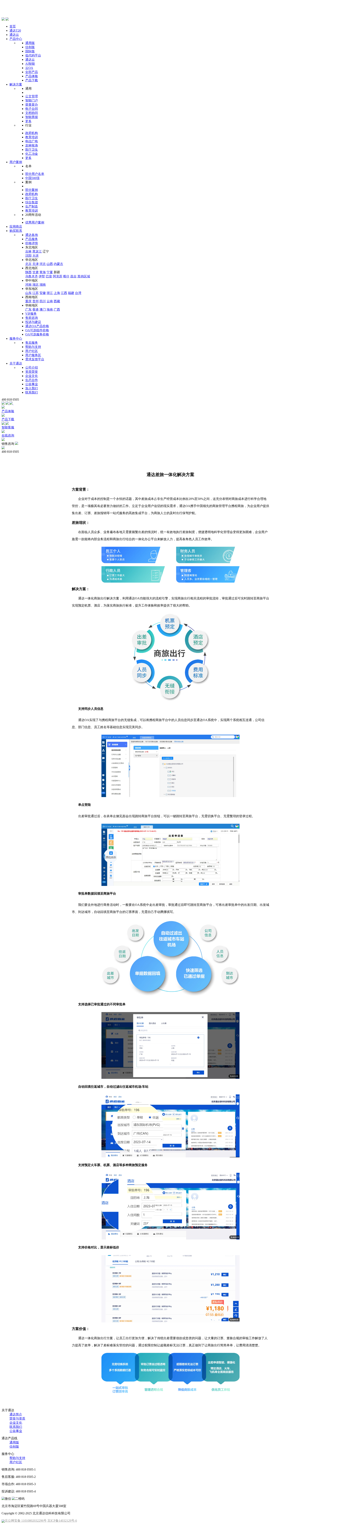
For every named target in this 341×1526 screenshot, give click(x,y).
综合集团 (31, 202)
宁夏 (50, 272)
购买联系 (15, 230)
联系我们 (31, 392)
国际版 (30, 51)
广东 (28, 309)
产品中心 (15, 38)
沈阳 (28, 255)
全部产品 (31, 72)
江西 (64, 293)
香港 (35, 309)
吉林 (28, 251)
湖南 (42, 284)
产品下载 (31, 80)
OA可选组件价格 (37, 330)
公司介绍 (31, 367)
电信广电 (31, 141)
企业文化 (31, 376)
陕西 (28, 272)
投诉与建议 (33, 322)
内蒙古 (58, 264)
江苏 (35, 293)
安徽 (42, 293)
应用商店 (15, 226)
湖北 (35, 284)
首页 (12, 26)
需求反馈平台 (34, 359)
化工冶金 (31, 153)
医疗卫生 (31, 149)
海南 (50, 309)
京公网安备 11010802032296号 (26, 1520)
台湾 (78, 293)
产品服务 (31, 239)
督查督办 (31, 104)
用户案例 (15, 162)
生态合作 (31, 380)
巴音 (49, 276)
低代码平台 (33, 55)
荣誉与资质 (17, 1418)
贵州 (35, 301)
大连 (35, 255)
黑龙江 (37, 251)
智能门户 (31, 100)
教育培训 (31, 137)
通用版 (30, 43)
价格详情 (31, 243)
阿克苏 (57, 276)
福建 (71, 293)
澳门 (42, 309)
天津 (35, 264)
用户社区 (31, 351)
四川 (42, 301)
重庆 (28, 301)
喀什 (66, 276)
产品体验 (31, 76)
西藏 (57, 301)
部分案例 (31, 190)
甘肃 (35, 272)
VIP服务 (31, 313)
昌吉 (73, 276)
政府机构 (31, 133)
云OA (29, 67)
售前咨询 (31, 317)
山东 (28, 293)
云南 (50, 301)
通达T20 (15, 30)
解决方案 (15, 84)
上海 (57, 293)
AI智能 (30, 63)
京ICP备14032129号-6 (62, 1520)
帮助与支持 (33, 346)
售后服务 (31, 342)
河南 (28, 284)
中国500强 (32, 178)
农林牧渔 (31, 145)
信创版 (30, 47)
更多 (28, 121)
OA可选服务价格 (37, 334)
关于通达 (15, 363)
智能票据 (31, 117)
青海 (42, 272)
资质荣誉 (31, 371)
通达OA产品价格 (37, 326)
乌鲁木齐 (31, 276)
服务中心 (15, 338)
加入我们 (31, 388)
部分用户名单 (34, 174)
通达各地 (31, 235)
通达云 (14, 34)
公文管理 (31, 96)
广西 (57, 309)
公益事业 (31, 384)
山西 (50, 264)
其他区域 (83, 276)
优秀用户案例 (34, 222)
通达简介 (15, 1414)
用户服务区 (33, 355)
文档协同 (31, 113)
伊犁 (42, 276)
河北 (42, 264)
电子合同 (31, 108)
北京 (28, 264)
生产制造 (31, 206)
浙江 (50, 293)
